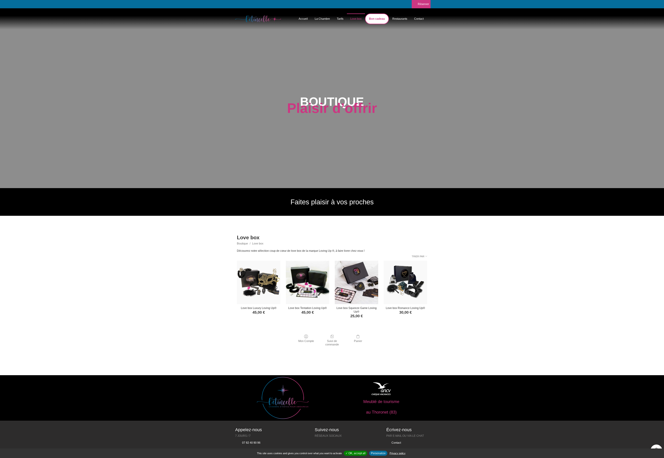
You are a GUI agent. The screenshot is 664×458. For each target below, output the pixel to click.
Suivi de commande (332, 343)
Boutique (242, 243)
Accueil (303, 18)
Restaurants (399, 18)
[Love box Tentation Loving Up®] (307, 282)
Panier (358, 341)
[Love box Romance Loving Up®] (405, 282)
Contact (419, 18)
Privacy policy (397, 453)
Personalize (378, 453)
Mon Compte (306, 341)
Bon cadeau (377, 18)
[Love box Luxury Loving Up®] (258, 282)
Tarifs (340, 18)
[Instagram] (246, 4)
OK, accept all (357, 453)
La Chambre (322, 18)
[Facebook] (237, 4)
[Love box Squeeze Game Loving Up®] (356, 282)
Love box (356, 18)
